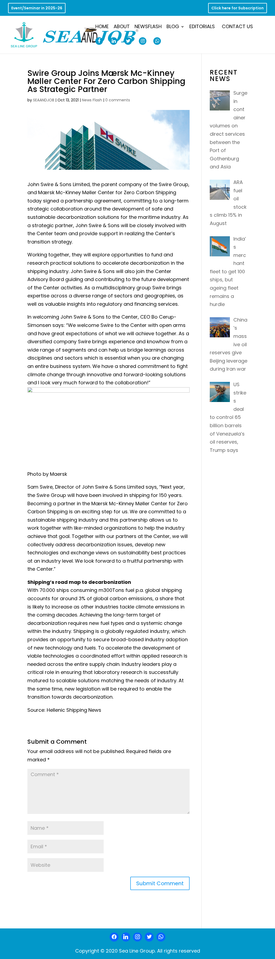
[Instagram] (137, 937)
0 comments (117, 100)
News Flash (92, 100)
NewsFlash (148, 27)
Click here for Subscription (237, 8)
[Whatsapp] (161, 937)
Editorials (202, 27)
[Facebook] (114, 937)
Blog (173, 27)
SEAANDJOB (43, 100)
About (122, 27)
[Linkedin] (126, 937)
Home (102, 27)
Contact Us (237, 27)
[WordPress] (149, 937)
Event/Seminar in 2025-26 (36, 8)
